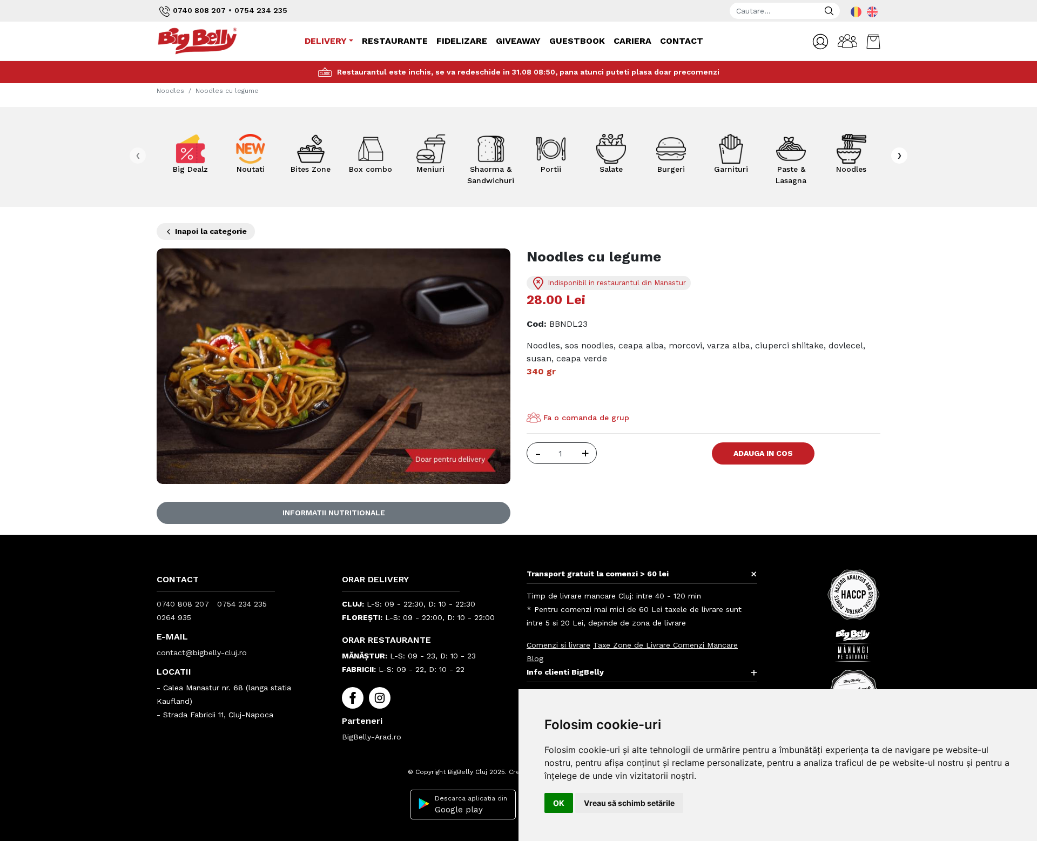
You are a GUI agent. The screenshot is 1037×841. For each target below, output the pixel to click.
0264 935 (174, 617)
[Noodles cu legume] (333, 365)
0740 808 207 (199, 10)
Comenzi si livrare (558, 645)
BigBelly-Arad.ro (371, 736)
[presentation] (138, 155)
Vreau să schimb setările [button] (629, 803)
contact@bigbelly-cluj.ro (202, 652)
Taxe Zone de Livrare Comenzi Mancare (665, 645)
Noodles (170, 91)
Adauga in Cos (763, 453)
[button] (820, 41)
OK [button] (558, 803)
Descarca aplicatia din (471, 805)
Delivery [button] (326, 41)
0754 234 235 (260, 10)
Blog (535, 658)
